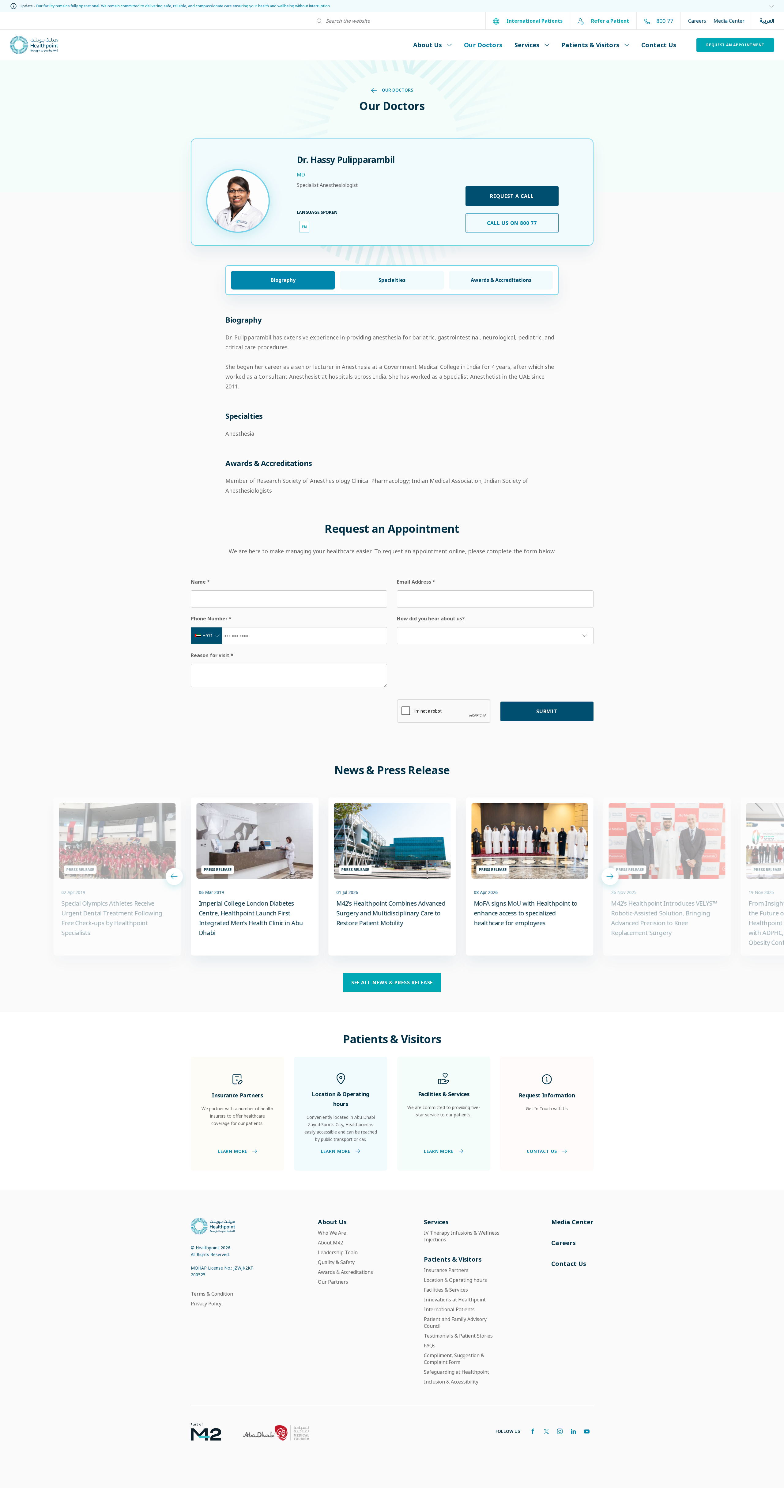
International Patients (534, 20)
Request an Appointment (735, 44)
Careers (697, 20)
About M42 (330, 1242)
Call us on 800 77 (512, 223)
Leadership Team (338, 1252)
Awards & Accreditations (345, 1272)
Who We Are (332, 1232)
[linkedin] (573, 1431)
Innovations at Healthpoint (455, 1299)
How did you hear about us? (431, 618)
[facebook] (533, 1431)
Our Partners (333, 1281)
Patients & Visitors (590, 45)
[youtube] (587, 1431)
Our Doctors (483, 45)
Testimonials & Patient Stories (458, 1335)
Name (200, 581)
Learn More (232, 1151)
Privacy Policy (206, 1303)
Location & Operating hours (455, 1280)
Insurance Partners (446, 1270)
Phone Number (211, 618)
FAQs (429, 1345)
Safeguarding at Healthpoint (456, 1372)
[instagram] (560, 1431)
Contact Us (658, 45)
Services (526, 45)
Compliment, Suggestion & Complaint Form (454, 1358)
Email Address (416, 581)
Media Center (729, 20)
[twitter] (546, 1431)
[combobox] (206, 635)
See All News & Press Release (392, 982)
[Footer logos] (201, 1431)
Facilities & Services (446, 1289)
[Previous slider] (174, 876)
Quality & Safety (336, 1262)
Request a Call (511, 196)
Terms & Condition (212, 1293)
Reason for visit (212, 655)
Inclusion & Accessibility (451, 1381)
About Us (427, 45)
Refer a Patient (609, 20)
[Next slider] (610, 876)
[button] (769, 6)
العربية (767, 21)
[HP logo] (213, 1225)
